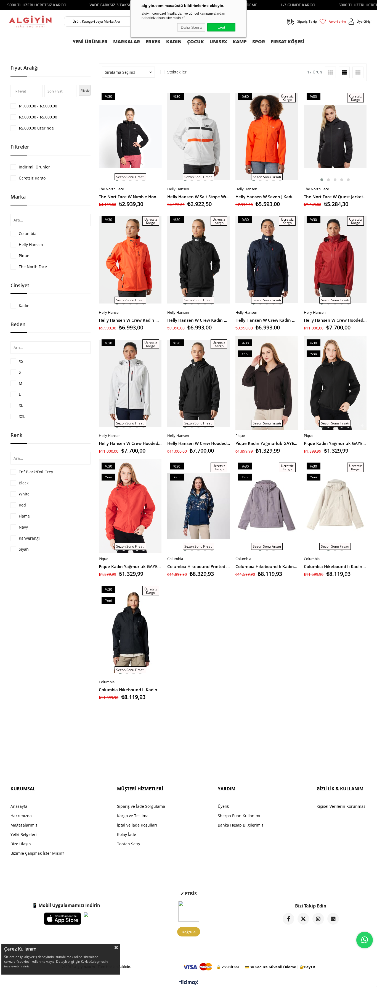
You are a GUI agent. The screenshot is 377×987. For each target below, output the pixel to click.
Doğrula (189, 931)
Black (23, 482)
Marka (18, 196)
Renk (16, 435)
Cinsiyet (19, 285)
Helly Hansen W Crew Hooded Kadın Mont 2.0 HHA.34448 (335, 320)
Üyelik (223, 806)
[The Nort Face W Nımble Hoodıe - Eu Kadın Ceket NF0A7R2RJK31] (130, 136)
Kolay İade (126, 834)
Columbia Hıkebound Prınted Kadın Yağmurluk (198, 566)
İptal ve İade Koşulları (137, 825)
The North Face (33, 266)
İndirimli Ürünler (34, 167)
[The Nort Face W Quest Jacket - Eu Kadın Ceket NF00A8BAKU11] (335, 136)
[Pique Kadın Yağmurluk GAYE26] (266, 383)
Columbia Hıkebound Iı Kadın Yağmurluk (335, 566)
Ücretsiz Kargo (32, 178)
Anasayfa (18, 806)
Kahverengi (29, 538)
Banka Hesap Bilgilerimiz (241, 825)
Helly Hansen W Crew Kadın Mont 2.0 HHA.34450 (130, 320)
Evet (221, 27)
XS (21, 361)
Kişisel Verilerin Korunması (342, 806)
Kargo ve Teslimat (133, 815)
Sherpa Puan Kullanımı (239, 815)
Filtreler (19, 146)
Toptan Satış (128, 843)
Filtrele (85, 90)
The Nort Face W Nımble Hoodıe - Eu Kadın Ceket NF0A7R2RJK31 (130, 196)
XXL (22, 416)
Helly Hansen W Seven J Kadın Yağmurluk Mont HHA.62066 (266, 196)
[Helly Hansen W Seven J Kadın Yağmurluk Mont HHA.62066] (266, 136)
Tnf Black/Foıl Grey (36, 471)
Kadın (24, 305)
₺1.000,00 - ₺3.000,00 (38, 106)
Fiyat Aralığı (24, 67)
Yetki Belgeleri (23, 834)
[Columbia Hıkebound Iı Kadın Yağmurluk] (335, 506)
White (24, 494)
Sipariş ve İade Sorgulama (141, 806)
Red (22, 505)
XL (21, 405)
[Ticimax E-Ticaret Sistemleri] (188, 983)
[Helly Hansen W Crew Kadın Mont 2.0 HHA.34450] (130, 260)
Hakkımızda (21, 815)
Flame (24, 516)
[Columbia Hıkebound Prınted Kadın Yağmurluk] (198, 506)
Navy (23, 527)
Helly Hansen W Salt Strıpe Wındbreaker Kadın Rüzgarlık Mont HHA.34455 (198, 196)
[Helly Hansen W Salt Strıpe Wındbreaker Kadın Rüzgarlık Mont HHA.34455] (198, 136)
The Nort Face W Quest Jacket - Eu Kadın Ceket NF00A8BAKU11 (335, 196)
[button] (321, 180)
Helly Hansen (31, 244)
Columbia (27, 233)
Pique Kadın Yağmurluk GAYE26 (266, 443)
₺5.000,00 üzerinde (36, 128)
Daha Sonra (191, 27)
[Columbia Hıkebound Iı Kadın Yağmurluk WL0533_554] (266, 506)
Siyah (24, 549)
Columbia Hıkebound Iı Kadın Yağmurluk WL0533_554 (266, 566)
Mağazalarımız (24, 825)
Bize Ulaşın (20, 843)
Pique (24, 255)
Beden (17, 324)
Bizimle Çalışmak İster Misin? (37, 853)
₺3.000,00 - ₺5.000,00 (38, 117)
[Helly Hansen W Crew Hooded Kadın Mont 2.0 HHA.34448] (335, 260)
